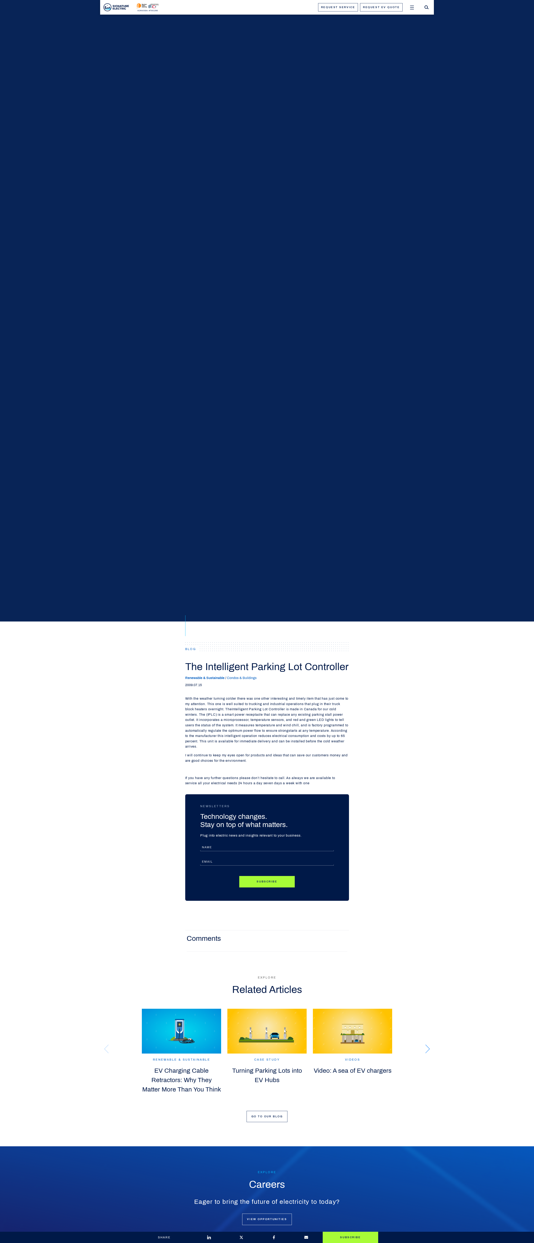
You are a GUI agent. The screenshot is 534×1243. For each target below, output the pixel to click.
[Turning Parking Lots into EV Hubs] (267, 1031)
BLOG (190, 649)
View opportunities (267, 1219)
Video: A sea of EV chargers (353, 1070)
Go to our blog (267, 1116)
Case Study (267, 1059)
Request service (338, 7)
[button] (427, 1049)
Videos (352, 1059)
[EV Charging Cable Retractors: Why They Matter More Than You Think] (181, 1031)
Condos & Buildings (242, 678)
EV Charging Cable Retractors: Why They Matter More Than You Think (181, 1080)
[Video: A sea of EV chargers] (352, 1031)
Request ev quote (381, 7)
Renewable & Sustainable (204, 678)
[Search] (426, 7)
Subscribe (267, 881)
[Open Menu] (412, 7)
